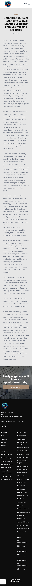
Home (3, 436)
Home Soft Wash (6, 454)
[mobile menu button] (29, 4)
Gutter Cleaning (6, 458)
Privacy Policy (21, 421)
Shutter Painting (6, 476)
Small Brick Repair (6, 479)
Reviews (3, 442)
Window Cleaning (6, 461)
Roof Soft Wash (6, 468)
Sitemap (3, 446)
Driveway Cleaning (7, 464)
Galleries (4, 439)
